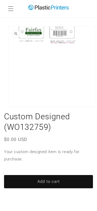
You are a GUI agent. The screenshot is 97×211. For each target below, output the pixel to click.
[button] (11, 9)
